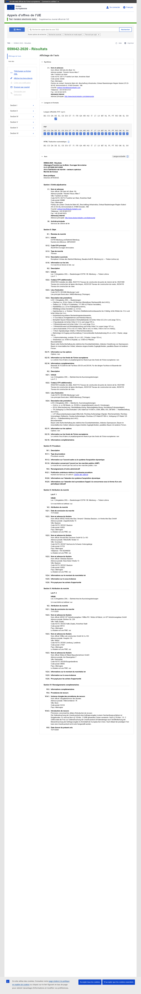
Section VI (14, 133)
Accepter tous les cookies (90, 982)
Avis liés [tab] (11, 61)
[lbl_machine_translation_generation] (69, 142)
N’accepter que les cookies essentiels (118, 982)
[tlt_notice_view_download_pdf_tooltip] (45, 133)
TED (8, 43)
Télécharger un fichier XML (22, 72)
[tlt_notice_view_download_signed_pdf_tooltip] (56, 118)
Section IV (14, 116)
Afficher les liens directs (23, 78)
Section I (13, 105)
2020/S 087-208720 (81, 475)
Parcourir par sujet (91, 34)
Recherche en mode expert (73, 34)
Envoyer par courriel (22, 87)
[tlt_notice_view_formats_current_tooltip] (127, 156)
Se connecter (114, 7)
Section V (14, 122)
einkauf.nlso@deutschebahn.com (68, 88)
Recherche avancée (55, 34)
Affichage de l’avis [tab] (14, 56)
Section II (14, 111)
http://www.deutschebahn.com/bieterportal (79, 96)
